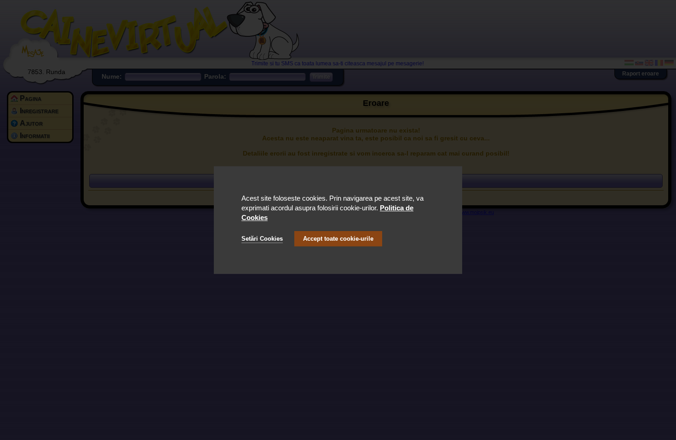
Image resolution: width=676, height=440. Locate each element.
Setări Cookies (262, 238)
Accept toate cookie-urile (338, 238)
